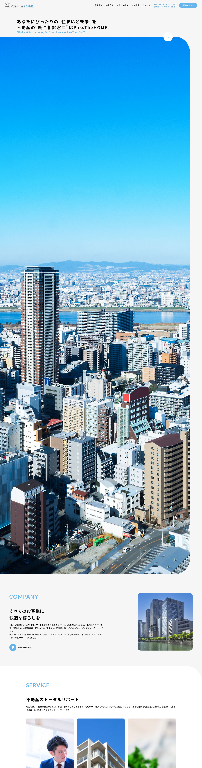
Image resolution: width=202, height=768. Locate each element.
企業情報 (98, 5)
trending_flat (168, 36)
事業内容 (109, 5)
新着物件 (135, 5)
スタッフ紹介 (122, 5)
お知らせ (146, 5)
